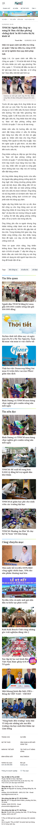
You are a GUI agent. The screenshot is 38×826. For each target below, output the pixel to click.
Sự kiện (15, 8)
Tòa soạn (25, 771)
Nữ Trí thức (25, 8)
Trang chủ (6, 8)
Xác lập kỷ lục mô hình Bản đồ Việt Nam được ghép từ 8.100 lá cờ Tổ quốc (18, 661)
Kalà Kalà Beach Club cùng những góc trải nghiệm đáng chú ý (18, 630)
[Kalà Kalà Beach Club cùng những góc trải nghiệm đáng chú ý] (19, 617)
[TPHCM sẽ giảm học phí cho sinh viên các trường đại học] (19, 489)
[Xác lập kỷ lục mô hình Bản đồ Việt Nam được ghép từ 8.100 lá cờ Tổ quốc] (19, 646)
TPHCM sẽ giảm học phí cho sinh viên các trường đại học (18, 502)
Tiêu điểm (13, 19)
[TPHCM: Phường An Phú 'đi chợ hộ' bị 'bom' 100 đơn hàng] (19, 519)
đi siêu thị (24, 270)
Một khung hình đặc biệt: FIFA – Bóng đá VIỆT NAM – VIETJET (17, 692)
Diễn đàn (20, 19)
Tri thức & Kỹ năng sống (27, 750)
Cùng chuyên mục (13, 542)
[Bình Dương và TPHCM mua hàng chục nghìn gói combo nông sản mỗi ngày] (19, 388)
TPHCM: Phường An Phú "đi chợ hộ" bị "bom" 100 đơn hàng (17, 532)
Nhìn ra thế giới (8, 749)
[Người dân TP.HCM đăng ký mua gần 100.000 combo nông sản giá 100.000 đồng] (19, 292)
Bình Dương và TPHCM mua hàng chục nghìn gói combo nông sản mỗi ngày (18, 403)
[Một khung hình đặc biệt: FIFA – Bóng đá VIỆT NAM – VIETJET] (19, 679)
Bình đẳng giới (7, 756)
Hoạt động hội (29, 19)
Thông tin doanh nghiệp (9, 771)
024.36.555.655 (7, 765)
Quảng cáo (24, 765)
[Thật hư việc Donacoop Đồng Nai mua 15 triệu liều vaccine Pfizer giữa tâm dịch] (19, 356)
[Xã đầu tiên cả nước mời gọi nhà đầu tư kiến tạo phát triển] (19, 587)
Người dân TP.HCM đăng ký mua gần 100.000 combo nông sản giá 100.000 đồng (18, 307)
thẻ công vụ (13, 270)
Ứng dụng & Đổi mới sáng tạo (27, 743)
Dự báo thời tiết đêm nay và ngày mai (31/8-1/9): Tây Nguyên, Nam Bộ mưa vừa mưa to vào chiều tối (18, 339)
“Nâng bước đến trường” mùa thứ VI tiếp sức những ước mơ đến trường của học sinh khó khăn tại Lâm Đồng (18, 724)
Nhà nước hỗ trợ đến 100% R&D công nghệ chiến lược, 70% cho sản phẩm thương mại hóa (17, 570)
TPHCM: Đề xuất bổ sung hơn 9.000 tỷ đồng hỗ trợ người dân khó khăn (17, 472)
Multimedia (24, 756)
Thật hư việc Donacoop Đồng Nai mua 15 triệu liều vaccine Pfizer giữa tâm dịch (18, 371)
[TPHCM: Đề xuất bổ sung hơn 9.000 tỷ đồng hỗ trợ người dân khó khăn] (19, 457)
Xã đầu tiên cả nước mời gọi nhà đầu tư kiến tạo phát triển (17, 601)
